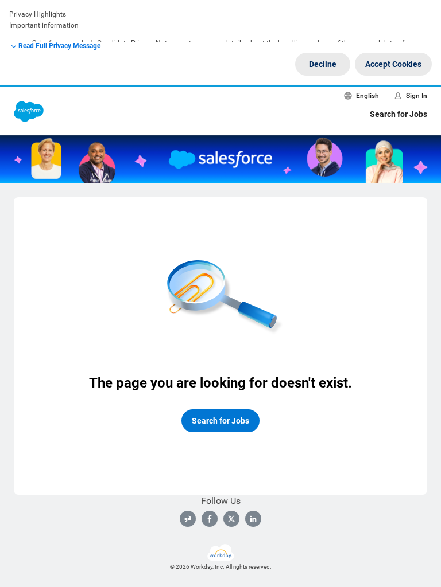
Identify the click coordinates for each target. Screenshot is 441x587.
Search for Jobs (398, 114)
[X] (231, 519)
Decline (322, 64)
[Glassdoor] (188, 519)
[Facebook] (210, 519)
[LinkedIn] (253, 519)
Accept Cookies (393, 64)
